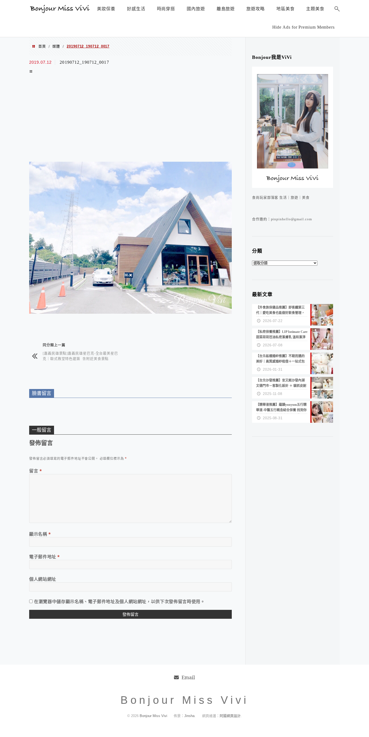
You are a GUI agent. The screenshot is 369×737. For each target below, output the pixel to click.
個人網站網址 (42, 579)
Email (188, 677)
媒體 (56, 46)
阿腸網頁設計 (230, 716)
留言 (35, 471)
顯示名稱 (40, 534)
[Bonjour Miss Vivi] (60, 12)
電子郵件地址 (44, 557)
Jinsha (189, 716)
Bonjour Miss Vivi (154, 716)
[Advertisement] (130, 118)
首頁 (42, 46)
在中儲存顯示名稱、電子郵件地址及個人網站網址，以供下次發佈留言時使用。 (119, 601)
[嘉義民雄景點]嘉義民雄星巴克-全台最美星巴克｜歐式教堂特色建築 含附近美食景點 (80, 355)
